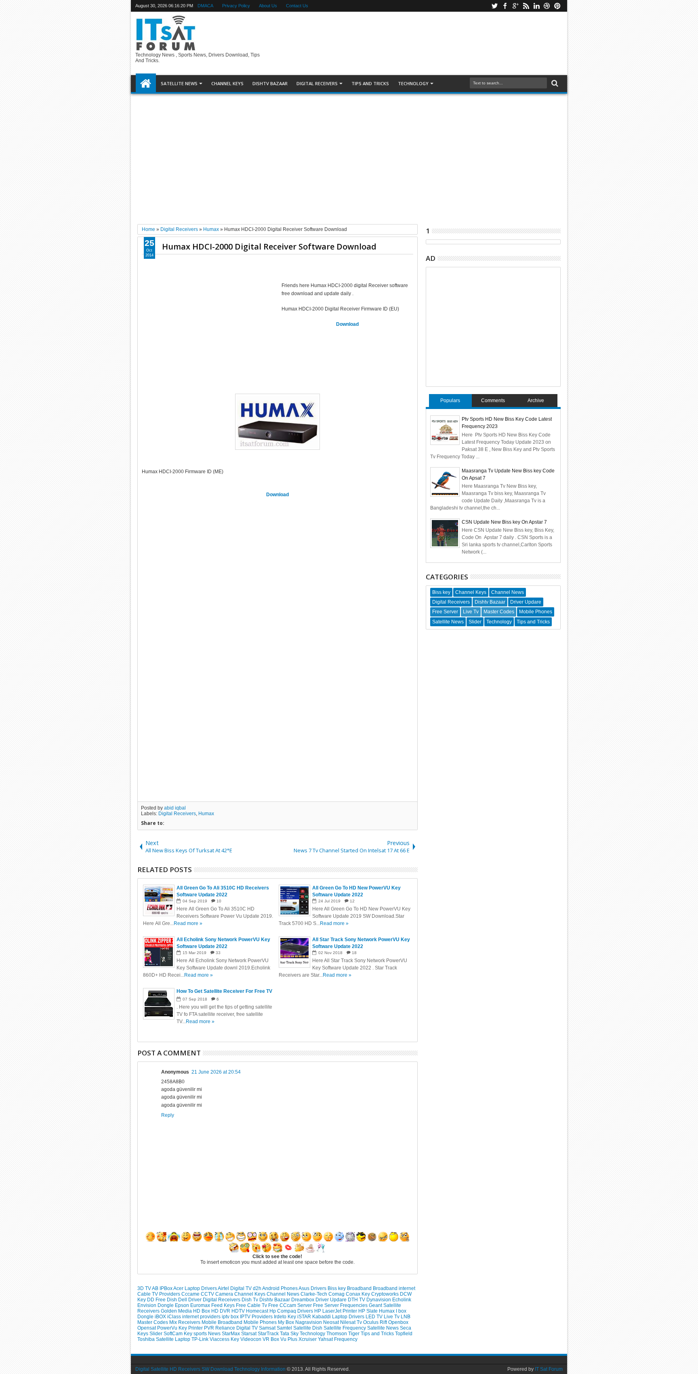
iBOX (161, 1316)
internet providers (202, 1316)
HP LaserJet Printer (336, 1311)
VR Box (271, 1339)
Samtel (285, 1328)
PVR (209, 1328)
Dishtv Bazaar (275, 1300)
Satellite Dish (308, 1328)
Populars (450, 400)
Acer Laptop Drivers (195, 1288)
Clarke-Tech (314, 1294)
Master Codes (153, 1322)
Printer (196, 1328)
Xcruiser (308, 1339)
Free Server (326, 1305)
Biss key (337, 1288)
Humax (206, 813)
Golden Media (177, 1311)
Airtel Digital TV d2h (240, 1288)
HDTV (238, 1311)
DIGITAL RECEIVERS (317, 83)
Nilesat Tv (351, 1322)
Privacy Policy (236, 5)
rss (526, 6)
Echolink (401, 1300)
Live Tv (392, 1316)
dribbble (547, 6)
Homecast (257, 1311)
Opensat (147, 1328)
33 (218, 952)
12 (352, 901)
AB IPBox (162, 1288)
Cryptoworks (385, 1294)
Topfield (403, 1333)
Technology (413, 83)
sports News (207, 1333)
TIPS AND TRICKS (370, 83)
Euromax (200, 1305)
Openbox (398, 1322)
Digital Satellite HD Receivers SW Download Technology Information (210, 1369)
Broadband (360, 1288)
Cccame (191, 1294)
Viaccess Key (225, 1339)
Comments (493, 400)
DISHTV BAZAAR (270, 83)
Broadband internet (394, 1288)
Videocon (251, 1339)
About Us (268, 5)
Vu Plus (289, 1339)
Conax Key (358, 1294)
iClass (174, 1316)
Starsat (249, 1333)
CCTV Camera (217, 1294)
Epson (182, 1305)
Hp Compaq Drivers (291, 1311)
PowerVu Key (172, 1328)
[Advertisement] (349, 155)
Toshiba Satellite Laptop (164, 1339)
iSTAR (304, 1316)
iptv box (231, 1316)
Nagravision (309, 1322)
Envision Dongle (156, 1305)
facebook (505, 6)
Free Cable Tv (252, 1305)
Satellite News (383, 1328)
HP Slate (368, 1311)
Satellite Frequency (345, 1328)
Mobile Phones (261, 1322)
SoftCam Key (178, 1333)
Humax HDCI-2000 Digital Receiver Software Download (269, 246)
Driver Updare (331, 1300)
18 (354, 952)
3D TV (144, 1288)
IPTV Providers (257, 1316)
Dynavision (379, 1300)
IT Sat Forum (549, 1369)
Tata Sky (290, 1333)
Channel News (284, 1294)
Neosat (331, 1322)
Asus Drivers (313, 1288)
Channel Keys (227, 83)
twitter (494, 6)
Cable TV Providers (159, 1294)
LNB (405, 1316)
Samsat (268, 1328)
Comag (337, 1294)
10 (219, 901)
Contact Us (297, 5)
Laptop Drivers (349, 1316)
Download (347, 324)
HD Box (202, 1311)
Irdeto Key (285, 1316)
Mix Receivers (185, 1322)
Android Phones (280, 1288)
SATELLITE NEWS (179, 83)
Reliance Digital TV (237, 1328)
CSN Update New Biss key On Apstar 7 (504, 522)
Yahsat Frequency (337, 1339)
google (515, 6)
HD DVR (221, 1311)
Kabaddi (322, 1316)
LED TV (375, 1316)
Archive (536, 400)
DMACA (205, 5)
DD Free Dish (162, 1300)
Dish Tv (250, 1300)
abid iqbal (175, 808)
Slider (156, 1333)
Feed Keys (223, 1305)
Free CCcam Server (290, 1305)
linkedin (536, 6)
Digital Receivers (177, 813)
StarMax (231, 1333)
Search (554, 83)
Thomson (337, 1333)
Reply (167, 1115)
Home (146, 83)
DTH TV (357, 1300)
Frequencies (354, 1305)
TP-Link (200, 1339)
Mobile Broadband (223, 1322)
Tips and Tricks (378, 1333)
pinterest (557, 6)
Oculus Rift (375, 1322)
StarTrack (269, 1333)
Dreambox (303, 1300)
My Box (286, 1322)
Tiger (354, 1333)
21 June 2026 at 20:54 (216, 1072)
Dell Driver (190, 1300)
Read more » (188, 923)
